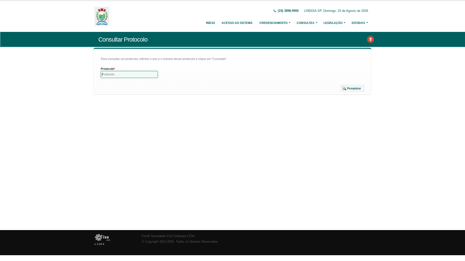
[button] (352, 88)
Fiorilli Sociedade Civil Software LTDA (168, 236)
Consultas (305, 23)
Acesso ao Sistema (237, 23)
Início (210, 23)
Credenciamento (273, 23)
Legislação (333, 23)
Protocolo (107, 69)
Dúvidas (358, 23)
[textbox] (129, 74)
